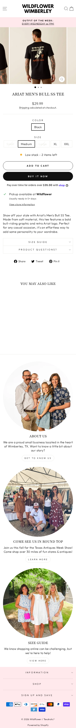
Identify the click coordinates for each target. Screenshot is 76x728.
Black (38, 127)
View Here (38, 660)
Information (37, 672)
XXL (66, 144)
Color (38, 120)
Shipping (24, 107)
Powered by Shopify (38, 725)
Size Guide (38, 242)
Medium (26, 144)
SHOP (37, 683)
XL (55, 144)
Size (38, 137)
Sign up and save (37, 695)
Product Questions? (38, 249)
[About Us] (38, 396)
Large (43, 144)
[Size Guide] (38, 603)
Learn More (38, 559)
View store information (22, 204)
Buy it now (38, 176)
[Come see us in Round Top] (38, 502)
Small (10, 144)
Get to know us (37, 458)
